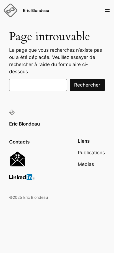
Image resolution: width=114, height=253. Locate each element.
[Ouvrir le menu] (107, 10)
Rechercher (87, 85)
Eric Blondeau (36, 10)
